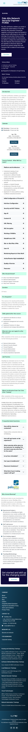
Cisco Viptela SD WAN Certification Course (12, 665)
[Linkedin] (14, 728)
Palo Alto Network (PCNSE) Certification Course (14, 679)
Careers (4, 601)
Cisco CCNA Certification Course (10, 651)
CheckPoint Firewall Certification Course (12, 684)
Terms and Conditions (8, 607)
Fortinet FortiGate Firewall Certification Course (14, 680)
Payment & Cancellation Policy (10, 605)
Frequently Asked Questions (9, 603)
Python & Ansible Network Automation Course (13, 705)
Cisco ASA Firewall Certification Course (12, 682)
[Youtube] (17, 728)
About (3, 595)
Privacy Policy (6, 610)
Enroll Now (14, 142)
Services (4, 597)
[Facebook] (11, 728)
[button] (6, 54)
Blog (3, 599)
